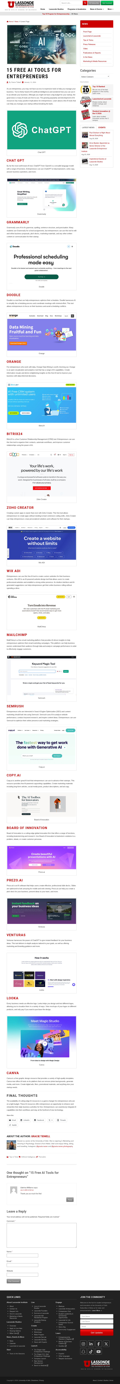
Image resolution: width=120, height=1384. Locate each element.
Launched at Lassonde (92, 36)
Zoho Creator (20, 508)
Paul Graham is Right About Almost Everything (99, 134)
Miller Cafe (13, 1333)
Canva (13, 1073)
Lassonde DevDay (40, 1339)
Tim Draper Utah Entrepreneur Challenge (42, 1351)
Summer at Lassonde (41, 1313)
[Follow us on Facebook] (98, 1343)
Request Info (14, 1311)
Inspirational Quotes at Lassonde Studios (97, 160)
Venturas (16, 935)
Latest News (88, 127)
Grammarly (18, 222)
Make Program (39, 1334)
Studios (106, 1380)
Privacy (41, 1380)
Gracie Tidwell (16, 82)
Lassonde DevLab (40, 1337)
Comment (11, 1221)
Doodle (14, 295)
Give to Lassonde (16, 1314)
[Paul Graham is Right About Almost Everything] (84, 134)
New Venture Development (38, 1362)
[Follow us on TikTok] (91, 1351)
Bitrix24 (15, 434)
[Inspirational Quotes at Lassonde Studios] (84, 161)
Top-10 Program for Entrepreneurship (55, 14)
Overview (13, 1326)
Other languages (64, 1356)
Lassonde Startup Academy (40, 1321)
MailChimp (17, 635)
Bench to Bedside (40, 1365)
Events (101, 127)
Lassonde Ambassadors (67, 1309)
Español (61, 1353)
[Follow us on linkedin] (91, 1343)
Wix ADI (14, 571)
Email (9, 1261)
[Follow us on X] (106, 1343)
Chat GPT (15, 160)
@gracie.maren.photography (62, 1146)
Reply (70, 1199)
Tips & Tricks (13, 1157)
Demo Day (62, 1327)
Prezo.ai (15, 880)
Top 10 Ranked (98, 86)
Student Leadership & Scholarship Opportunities (66, 1316)
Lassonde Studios (56, 9)
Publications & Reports (92, 52)
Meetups (61, 1306)
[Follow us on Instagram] (83, 1343)
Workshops (38, 1332)
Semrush (15, 706)
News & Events (96, 9)
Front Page (87, 31)
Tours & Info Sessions (17, 1353)
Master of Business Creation (65, 1342)
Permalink (42, 1157)
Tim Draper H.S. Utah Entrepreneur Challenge (42, 1355)
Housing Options (15, 1331)
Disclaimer (34, 1380)
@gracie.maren (42, 1146)
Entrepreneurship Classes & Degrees (65, 1338)
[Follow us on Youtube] (98, 1351)
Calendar (13, 1343)
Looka (13, 998)
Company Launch (40, 1358)
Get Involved (107, 3)
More (109, 9)
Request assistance (65, 1358)
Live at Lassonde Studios (40, 1307)
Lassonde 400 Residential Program (41, 1316)
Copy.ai (14, 775)
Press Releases (89, 44)
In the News (87, 57)
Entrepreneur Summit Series (66, 1323)
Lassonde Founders (40, 1311)
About (12, 1306)
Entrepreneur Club (65, 1311)
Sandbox (62, 1346)
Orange (14, 362)
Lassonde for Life (64, 1320)
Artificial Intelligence (28, 1157)
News (17, 21)
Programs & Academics (76, 9)
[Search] (85, 3)
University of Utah (24, 1380)
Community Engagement (67, 1329)
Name (10, 1251)
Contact (100, 1380)
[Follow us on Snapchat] (83, 1351)
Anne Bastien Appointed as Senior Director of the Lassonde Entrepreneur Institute (95, 147)
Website (10, 1270)
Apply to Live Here (16, 1328)
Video (85, 48)
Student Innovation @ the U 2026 (101, 112)
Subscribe (95, 3)
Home (42, 9)
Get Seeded (38, 1329)
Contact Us (13, 1309)
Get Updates (97, 1332)
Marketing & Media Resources (95, 61)
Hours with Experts (40, 1342)
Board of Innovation (27, 828)
